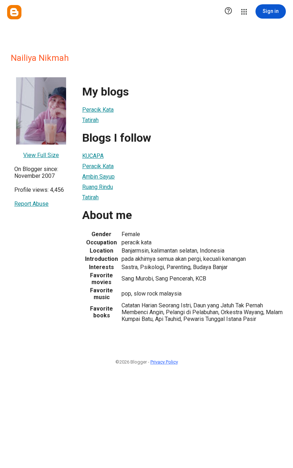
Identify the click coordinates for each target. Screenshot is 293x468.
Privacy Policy (164, 362)
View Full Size (41, 155)
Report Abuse (31, 203)
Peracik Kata (98, 109)
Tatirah (90, 120)
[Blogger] (14, 12)
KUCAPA (93, 155)
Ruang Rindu (97, 187)
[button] (228, 11)
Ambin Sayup (98, 176)
